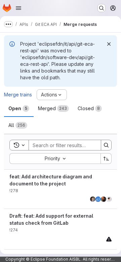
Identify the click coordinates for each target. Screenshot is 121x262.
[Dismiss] (109, 44)
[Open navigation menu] (18, 8)
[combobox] (54, 158)
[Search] (106, 145)
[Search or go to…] (101, 8)
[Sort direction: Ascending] (106, 158)
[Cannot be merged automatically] (109, 239)
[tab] (19, 108)
